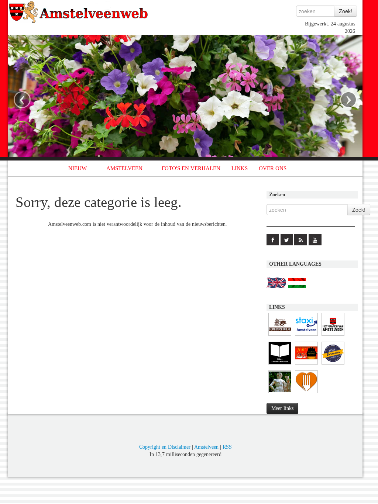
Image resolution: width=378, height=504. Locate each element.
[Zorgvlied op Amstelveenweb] (280, 393)
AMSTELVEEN (124, 168)
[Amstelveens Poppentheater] (306, 364)
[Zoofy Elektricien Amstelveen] (333, 364)
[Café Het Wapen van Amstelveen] (333, 336)
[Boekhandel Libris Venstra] (280, 364)
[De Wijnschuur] (280, 336)
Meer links (282, 408)
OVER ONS (272, 168)
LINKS (239, 168)
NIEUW (77, 168)
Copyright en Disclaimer (164, 447)
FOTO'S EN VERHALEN (191, 168)
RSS (227, 447)
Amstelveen (206, 447)
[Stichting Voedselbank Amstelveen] (306, 393)
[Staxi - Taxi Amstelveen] (306, 336)
